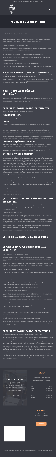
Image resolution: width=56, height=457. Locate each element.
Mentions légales (26, 450)
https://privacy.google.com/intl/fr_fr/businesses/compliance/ (38, 177)
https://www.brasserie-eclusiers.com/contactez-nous (37, 80)
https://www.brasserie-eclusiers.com (13, 42)
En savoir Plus (15, 396)
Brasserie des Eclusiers (17, 450)
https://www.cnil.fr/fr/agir (45, 321)
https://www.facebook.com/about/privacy (16, 191)
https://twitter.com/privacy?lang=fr (14, 194)
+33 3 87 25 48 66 (39, 1)
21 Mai (15, 33)
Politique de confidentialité (36, 450)
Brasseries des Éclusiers (15, 380)
